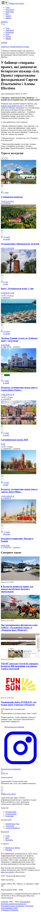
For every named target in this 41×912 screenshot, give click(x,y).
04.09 (3, 546)
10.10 (12, 394)
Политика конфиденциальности (13, 904)
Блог (7, 14)
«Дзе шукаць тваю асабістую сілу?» (19, 105)
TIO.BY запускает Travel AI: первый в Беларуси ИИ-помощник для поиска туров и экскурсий (19, 666)
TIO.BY (5, 902)
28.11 (12, 201)
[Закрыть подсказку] (2, 771)
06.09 (3, 248)
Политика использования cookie (17, 907)
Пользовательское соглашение (12, 906)
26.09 (3, 201)
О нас (7, 836)
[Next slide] (6, 158)
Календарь (9, 12)
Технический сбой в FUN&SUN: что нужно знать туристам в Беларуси (18, 703)
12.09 (12, 293)
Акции (8, 16)
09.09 (7, 293)
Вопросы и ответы (12, 848)
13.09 (7, 248)
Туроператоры (11, 814)
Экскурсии (9, 10)
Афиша (8, 18)
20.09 (12, 248)
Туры (7, 8)
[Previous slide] (2, 158)
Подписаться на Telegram (14, 727)
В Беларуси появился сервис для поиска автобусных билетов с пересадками (17, 589)
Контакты (9, 840)
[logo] (16, 3)
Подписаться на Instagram (11, 769)
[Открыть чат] (2, 788)
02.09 (3, 345)
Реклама (8, 850)
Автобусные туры (12, 824)
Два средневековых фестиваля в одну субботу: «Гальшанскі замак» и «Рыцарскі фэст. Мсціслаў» (19, 627)
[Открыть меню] (5, 3)
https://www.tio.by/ (8, 872)
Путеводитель (10, 812)
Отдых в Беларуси (12, 828)
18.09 (7, 546)
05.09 (3, 293)
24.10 (7, 201)
